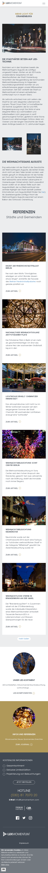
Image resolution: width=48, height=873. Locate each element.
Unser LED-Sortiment (24, 680)
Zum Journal (23, 745)
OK (3, 869)
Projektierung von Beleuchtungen (23, 774)
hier (43, 192)
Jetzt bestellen (24, 782)
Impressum (24, 843)
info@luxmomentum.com (27, 800)
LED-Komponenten (22, 693)
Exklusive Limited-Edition (18, 770)
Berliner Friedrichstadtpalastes (23, 282)
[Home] (12, 3)
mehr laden (24, 639)
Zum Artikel (12, 291)
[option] (12, 144)
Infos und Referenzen (24, 735)
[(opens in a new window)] (17, 815)
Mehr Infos (5, 865)
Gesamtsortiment (15, 766)
